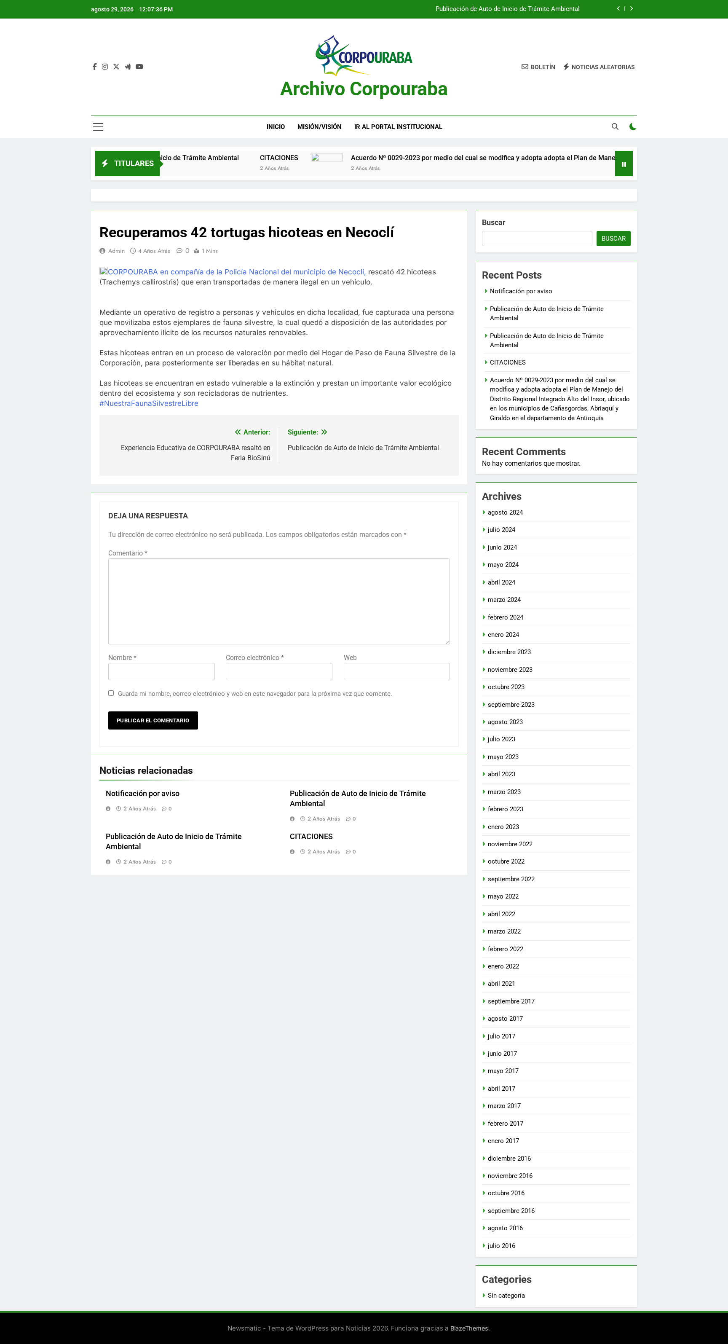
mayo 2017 (503, 1071)
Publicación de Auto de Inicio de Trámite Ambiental (508, 9)
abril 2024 (501, 582)
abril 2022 (501, 914)
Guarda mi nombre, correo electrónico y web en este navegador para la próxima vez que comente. (255, 693)
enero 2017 (503, 1141)
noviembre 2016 (510, 1176)
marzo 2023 (504, 792)
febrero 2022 (505, 949)
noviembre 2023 (510, 669)
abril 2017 (501, 1088)
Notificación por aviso (142, 793)
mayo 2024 (503, 565)
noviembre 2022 (510, 844)
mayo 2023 (503, 757)
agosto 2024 (505, 512)
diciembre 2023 (509, 652)
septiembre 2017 (511, 1001)
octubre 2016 (506, 1193)
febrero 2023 (505, 809)
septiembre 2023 (511, 704)
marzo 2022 (504, 931)
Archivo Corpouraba (364, 89)
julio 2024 (501, 530)
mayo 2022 (503, 896)
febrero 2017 (505, 1123)
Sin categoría (506, 1295)
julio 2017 (501, 1036)
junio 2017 (502, 1053)
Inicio (276, 127)
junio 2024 (502, 547)
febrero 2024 (505, 617)
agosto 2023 (505, 722)
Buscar (494, 222)
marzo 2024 (504, 600)
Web (350, 658)
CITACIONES (238, 158)
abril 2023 (501, 774)
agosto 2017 (505, 1018)
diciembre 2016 (509, 1158)
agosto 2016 (505, 1228)
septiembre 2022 (511, 879)
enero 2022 (503, 966)
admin (116, 251)
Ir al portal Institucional (398, 127)
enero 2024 (503, 634)
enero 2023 (503, 827)
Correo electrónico (255, 658)
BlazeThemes (469, 1328)
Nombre (122, 658)
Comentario (127, 553)
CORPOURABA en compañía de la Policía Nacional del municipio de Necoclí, (237, 272)
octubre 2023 (506, 687)
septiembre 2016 (511, 1211)
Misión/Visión (319, 127)
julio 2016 (501, 1246)
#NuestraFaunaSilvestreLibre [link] (148, 403)
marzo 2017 (504, 1106)
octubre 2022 (506, 861)
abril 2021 (501, 983)
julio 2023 (501, 739)
